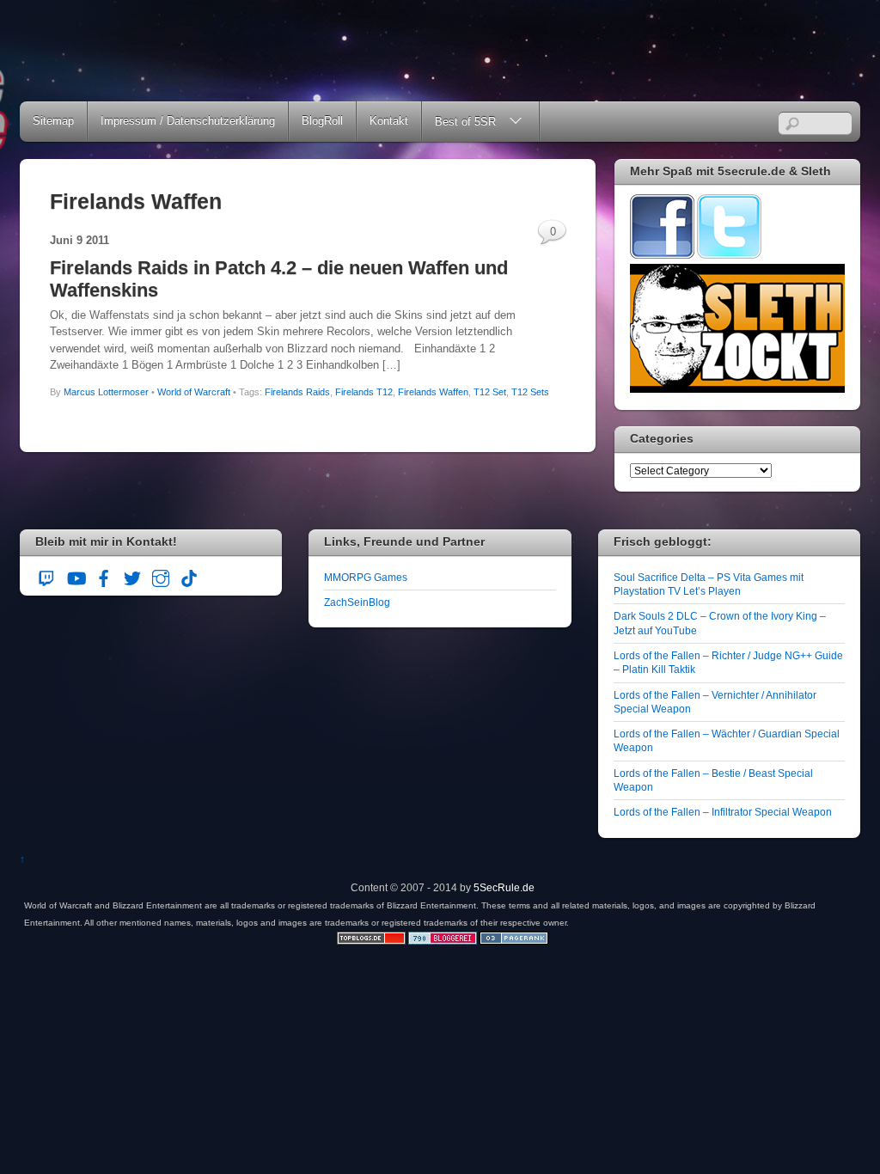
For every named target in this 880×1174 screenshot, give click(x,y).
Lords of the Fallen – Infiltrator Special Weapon (723, 811)
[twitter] (132, 576)
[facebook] (104, 576)
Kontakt (389, 120)
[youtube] (76, 576)
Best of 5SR (465, 121)
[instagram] (161, 576)
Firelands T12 (364, 392)
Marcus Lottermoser (106, 392)
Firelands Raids (297, 392)
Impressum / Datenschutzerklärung (188, 120)
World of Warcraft (193, 392)
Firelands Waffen (433, 392)
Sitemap (53, 120)
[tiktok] (189, 576)
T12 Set (490, 392)
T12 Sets (530, 392)
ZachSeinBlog (357, 602)
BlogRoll (322, 120)
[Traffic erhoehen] (514, 940)
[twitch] (47, 576)
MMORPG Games (365, 577)
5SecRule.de (504, 887)
